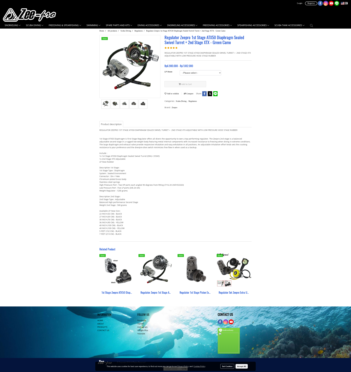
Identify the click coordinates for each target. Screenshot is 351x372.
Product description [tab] (111, 124)
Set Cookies (227, 366)
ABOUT (100, 323)
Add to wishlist (172, 94)
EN (346, 3)
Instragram (142, 327)
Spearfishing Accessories (252, 25)
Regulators (193, 101)
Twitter (140, 323)
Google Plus (142, 330)
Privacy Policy (183, 366)
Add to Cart (186, 84)
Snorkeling (12, 25)
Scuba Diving (33, 25)
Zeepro (174, 108)
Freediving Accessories (216, 25)
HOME (100, 320)
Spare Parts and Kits (118, 25)
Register (311, 3)
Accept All (241, 366)
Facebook (141, 320)
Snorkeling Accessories (181, 25)
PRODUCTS (102, 327)
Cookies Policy (199, 366)
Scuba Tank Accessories (288, 25)
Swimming (93, 25)
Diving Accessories (149, 25)
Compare (189, 94)
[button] (311, 25)
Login (299, 3)
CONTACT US (103, 330)
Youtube (141, 333)
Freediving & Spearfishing (64, 25)
